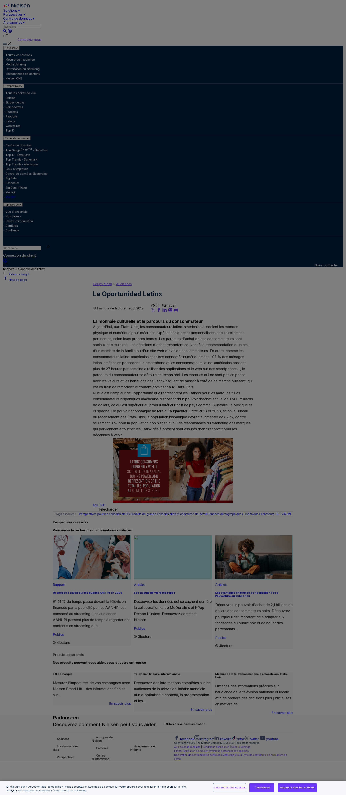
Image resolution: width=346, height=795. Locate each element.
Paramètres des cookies (229, 787)
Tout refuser (262, 787)
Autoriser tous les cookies (297, 787)
